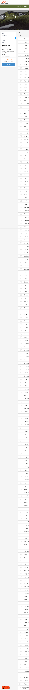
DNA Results (4, 35)
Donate (8, 64)
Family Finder (23, 6)
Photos (3, 40)
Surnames (4, 38)
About (3, 33)
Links (3, 42)
